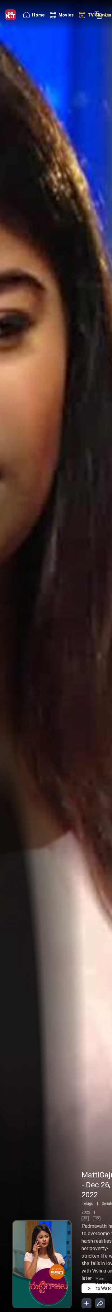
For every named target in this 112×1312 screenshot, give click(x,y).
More (100, 1279)
